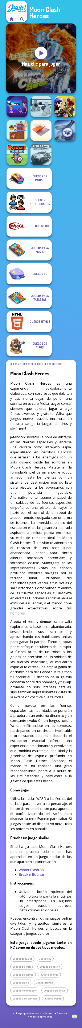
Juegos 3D (45, 958)
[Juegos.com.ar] (11, 19)
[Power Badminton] (17, 106)
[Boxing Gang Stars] (41, 106)
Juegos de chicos (31, 364)
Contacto (62, 1013)
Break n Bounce (31, 874)
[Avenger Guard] (17, 154)
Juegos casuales (22, 958)
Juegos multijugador (25, 990)
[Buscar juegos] (22, 19)
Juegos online (21, 982)
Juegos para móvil (54, 990)
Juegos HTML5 (44, 982)
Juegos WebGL (52, 998)
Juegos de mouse (23, 974)
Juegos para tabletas (25, 998)
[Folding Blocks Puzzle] (41, 130)
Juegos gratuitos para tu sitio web (33, 1013)
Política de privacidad (41, 1016)
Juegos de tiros (53, 364)
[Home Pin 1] (17, 130)
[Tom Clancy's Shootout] (64, 106)
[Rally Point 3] (41, 154)
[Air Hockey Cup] (64, 130)
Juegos (14, 364)
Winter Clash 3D (31, 870)
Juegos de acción (50, 966)
